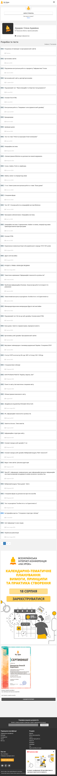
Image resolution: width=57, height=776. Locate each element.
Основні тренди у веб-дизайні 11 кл (16, 443)
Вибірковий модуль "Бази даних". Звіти (17, 484)
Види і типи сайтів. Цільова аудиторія (17, 462)
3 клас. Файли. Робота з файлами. (15, 166)
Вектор (3, 740)
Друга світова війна (11, 256)
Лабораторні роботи (34, 739)
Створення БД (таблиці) (12, 365)
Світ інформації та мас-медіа (14, 523)
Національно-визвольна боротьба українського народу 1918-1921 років (28, 246)
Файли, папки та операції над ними (16, 176)
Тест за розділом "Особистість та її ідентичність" (21, 503)
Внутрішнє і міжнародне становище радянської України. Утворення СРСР (28, 345)
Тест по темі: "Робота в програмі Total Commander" (21, 137)
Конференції (4, 737)
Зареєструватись (28, 13)
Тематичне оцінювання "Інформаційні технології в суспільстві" (25, 275)
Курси (2, 739)
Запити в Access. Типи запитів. (14, 423)
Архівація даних (10, 127)
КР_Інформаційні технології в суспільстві (18, 413)
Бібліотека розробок (34, 735)
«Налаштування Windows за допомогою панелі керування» (23, 156)
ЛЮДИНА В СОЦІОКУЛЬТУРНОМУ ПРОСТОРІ (19, 404)
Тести (30, 737)
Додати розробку (29, 699)
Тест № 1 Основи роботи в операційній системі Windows (22, 205)
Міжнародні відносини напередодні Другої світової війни (23, 306)
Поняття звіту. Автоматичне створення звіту (19, 384)
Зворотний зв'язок (7, 760)
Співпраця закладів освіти (7, 756)
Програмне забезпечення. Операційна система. (20, 215)
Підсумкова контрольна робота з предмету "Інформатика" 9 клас (26, 68)
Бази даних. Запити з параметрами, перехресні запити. (22, 326)
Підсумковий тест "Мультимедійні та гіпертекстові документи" (25, 88)
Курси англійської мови (35, 748)
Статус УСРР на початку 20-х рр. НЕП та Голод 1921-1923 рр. (24, 355)
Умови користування (15, 773)
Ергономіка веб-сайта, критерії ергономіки (18, 78)
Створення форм (10, 195)
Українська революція (12, 532)
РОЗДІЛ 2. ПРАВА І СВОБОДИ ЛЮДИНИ (17, 265)
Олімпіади (31, 744)
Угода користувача (5, 773)
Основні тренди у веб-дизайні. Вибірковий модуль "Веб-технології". (26, 453)
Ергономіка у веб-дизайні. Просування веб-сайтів (20, 335)
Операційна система (11, 146)
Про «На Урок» (4, 754)
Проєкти (31, 740)
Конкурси (31, 742)
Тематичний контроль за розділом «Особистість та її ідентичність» (27, 296)
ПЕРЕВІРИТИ (44, 725)
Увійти (28, 17)
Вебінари (3, 735)
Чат (30, 746)
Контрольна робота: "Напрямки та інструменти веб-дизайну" (24, 107)
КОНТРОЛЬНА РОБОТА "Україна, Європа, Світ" (19, 374)
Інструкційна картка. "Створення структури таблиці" (21, 513)
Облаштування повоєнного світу (15, 394)
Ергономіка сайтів (10, 58)
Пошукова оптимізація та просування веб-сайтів (20, 49)
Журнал (31, 733)
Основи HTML (9, 236)
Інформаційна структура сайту (14, 433)
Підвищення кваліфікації (7, 733)
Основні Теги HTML (11, 97)
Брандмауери (9, 117)
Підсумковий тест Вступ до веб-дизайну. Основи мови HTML (24, 316)
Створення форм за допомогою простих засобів (20, 493)
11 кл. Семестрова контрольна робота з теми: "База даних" (24, 185)
